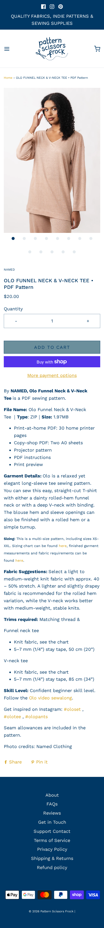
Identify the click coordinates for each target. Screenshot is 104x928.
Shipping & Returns (52, 858)
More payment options (52, 375)
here (63, 546)
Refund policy (52, 867)
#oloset (72, 709)
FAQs (52, 803)
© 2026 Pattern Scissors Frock (51, 911)
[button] (52, 160)
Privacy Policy (52, 849)
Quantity (13, 308)
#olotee (12, 716)
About (52, 795)
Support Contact (52, 831)
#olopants (36, 716)
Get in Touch (52, 822)
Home (8, 77)
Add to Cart (52, 347)
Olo (33, 697)
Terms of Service (52, 840)
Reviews (52, 813)
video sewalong (54, 697)
